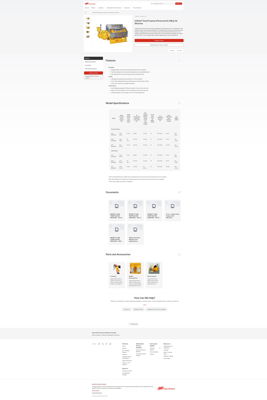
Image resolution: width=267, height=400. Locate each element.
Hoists (123, 346)
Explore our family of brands (99, 384)
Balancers (124, 354)
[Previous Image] (95, 33)
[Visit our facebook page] (106, 344)
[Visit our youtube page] (99, 344)
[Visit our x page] (102, 344)
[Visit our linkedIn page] (110, 344)
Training (152, 354)
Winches (124, 348)
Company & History (127, 371)
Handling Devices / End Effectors (127, 357)
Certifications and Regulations (168, 347)
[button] (145, 60)
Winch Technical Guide (168, 353)
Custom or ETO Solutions (126, 363)
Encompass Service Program (141, 354)
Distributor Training (168, 356)
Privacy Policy (95, 390)
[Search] (152, 3)
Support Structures (127, 360)
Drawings (166, 350)
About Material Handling (126, 373)
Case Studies (167, 358)
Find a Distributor (154, 352)
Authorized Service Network (141, 350)
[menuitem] (87, 8)
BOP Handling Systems (125, 351)
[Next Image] (129, 33)
